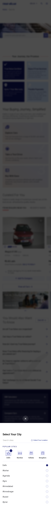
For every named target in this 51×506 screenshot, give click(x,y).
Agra (5, 481)
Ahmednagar (8, 491)
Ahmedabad (8, 486)
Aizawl (5, 497)
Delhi (5, 465)
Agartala (6, 476)
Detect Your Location (40, 440)
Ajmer (5, 502)
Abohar (6, 470)
